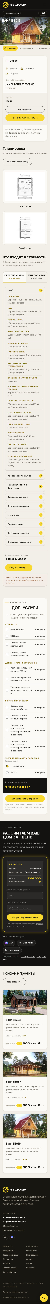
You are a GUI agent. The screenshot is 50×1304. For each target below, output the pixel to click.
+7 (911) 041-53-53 (28, 957)
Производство (33, 1255)
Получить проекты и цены (25, 917)
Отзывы (29, 1259)
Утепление (13, 515)
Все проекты (8, 1250)
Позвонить (14, 950)
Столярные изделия (18, 506)
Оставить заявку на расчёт (25, 798)
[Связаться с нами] (44, 1298)
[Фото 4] (26, 41)
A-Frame (6, 1263)
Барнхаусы (8, 1259)
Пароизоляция (15, 524)
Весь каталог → (14, 982)
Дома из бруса (10, 1267)
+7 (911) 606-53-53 (14, 1222)
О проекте (10, 48)
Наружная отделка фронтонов (17, 486)
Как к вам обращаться (18, 890)
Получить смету (18, 567)
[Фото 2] (21, 41)
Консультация (25, 109)
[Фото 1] (19, 41)
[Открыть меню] (44, 5)
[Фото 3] (23, 41)
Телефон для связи (17, 902)
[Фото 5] (28, 41)
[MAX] (12, 1237)
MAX (11, 942)
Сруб (10, 290)
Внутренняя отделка (18, 533)
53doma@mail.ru (10, 1226)
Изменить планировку (17, 161)
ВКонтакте (28, 942)
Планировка (26, 48)
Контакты (30, 1267)
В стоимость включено (19, 542)
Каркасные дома (10, 1255)
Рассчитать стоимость (25, 118)
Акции (29, 1263)
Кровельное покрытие (19, 475)
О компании (31, 1250)
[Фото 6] (31, 41)
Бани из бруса (12, 13)
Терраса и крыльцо (18, 497)
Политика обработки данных (15, 1292)
